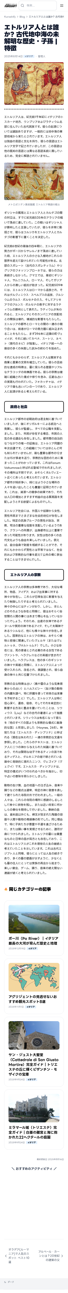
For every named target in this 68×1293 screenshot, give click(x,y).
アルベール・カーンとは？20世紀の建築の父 (49, 1256)
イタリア (29, 56)
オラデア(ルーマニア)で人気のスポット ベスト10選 (18, 1255)
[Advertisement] (34, 1205)
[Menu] (61, 5)
